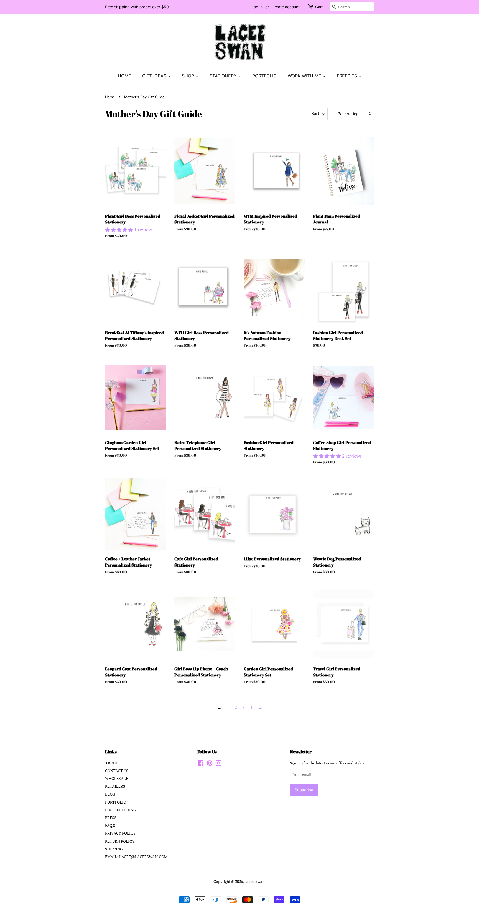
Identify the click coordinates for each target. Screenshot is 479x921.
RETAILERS (115, 786)
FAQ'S (110, 825)
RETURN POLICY (119, 841)
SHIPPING (114, 849)
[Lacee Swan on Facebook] (200, 764)
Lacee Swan (254, 881)
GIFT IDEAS (155, 76)
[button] (119, 230)
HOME (124, 76)
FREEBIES (347, 76)
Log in (257, 6)
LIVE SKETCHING (120, 809)
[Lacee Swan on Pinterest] (210, 764)
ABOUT (111, 763)
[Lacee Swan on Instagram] (218, 764)
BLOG (110, 794)
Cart (319, 6)
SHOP (188, 76)
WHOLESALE (116, 778)
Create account (286, 6)
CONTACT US (116, 770)
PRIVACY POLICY (120, 833)
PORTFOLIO (264, 76)
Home (110, 97)
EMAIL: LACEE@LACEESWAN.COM (136, 856)
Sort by (318, 113)
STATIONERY (224, 76)
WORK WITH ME (305, 76)
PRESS (110, 817)
